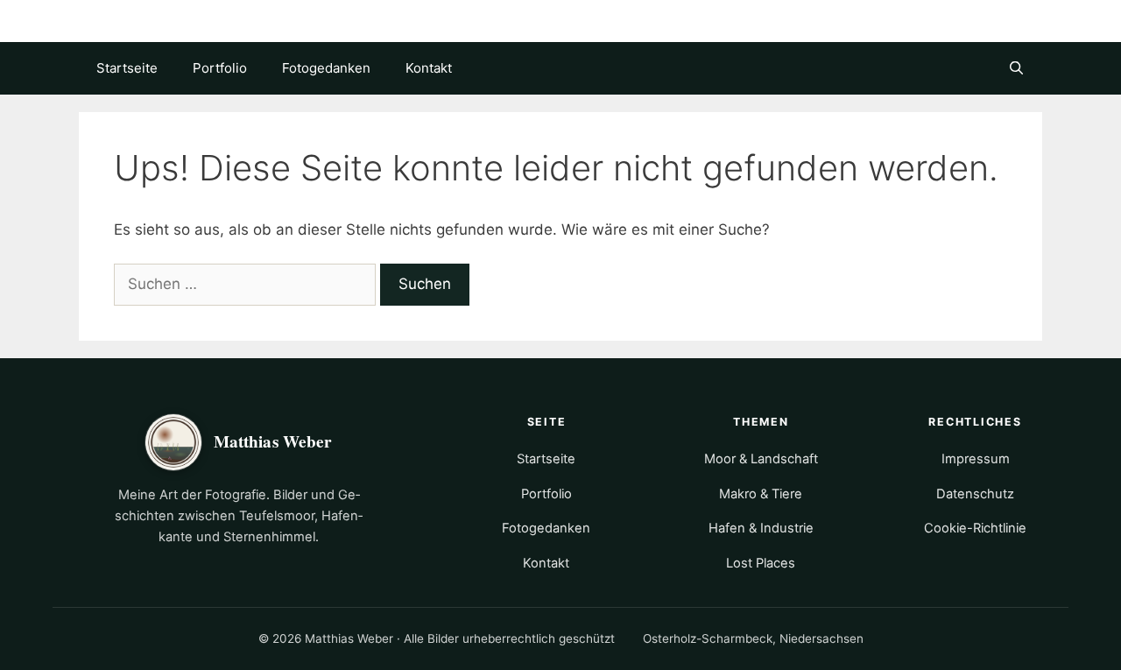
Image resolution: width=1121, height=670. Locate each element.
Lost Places (760, 563)
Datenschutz (975, 494)
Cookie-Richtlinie (975, 528)
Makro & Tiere (760, 494)
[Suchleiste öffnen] (1016, 68)
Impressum (975, 459)
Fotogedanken (326, 68)
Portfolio (220, 68)
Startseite (127, 68)
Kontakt (428, 68)
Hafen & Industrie (761, 528)
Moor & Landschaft (761, 459)
